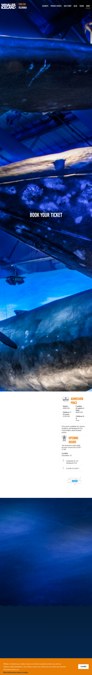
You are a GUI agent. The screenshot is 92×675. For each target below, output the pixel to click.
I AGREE (83, 666)
